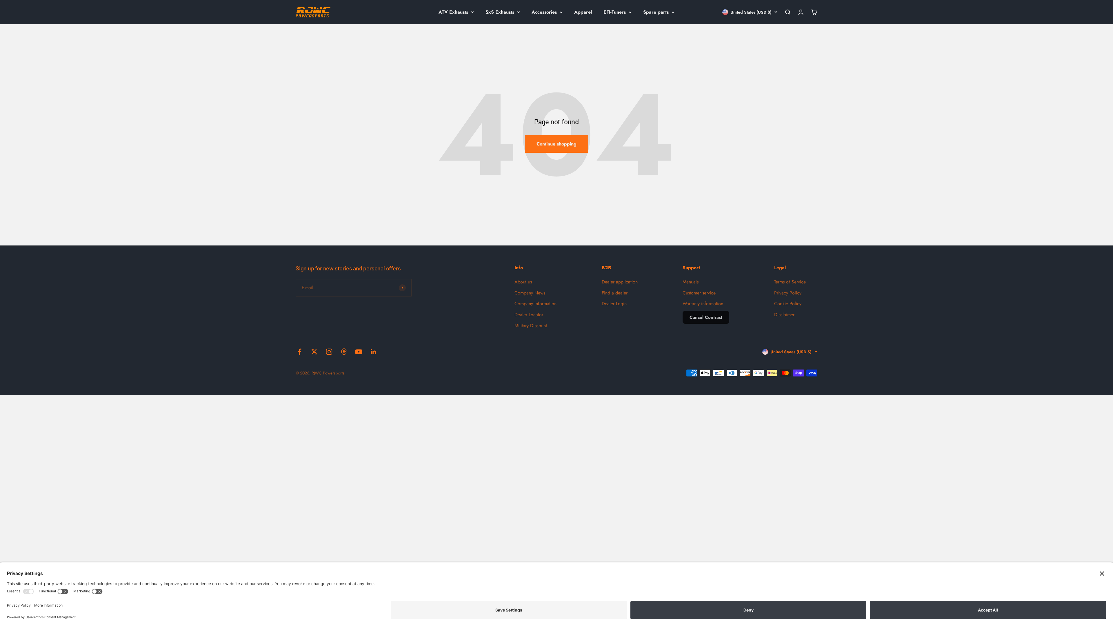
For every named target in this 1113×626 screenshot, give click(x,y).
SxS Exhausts (499, 12)
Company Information (535, 303)
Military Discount (530, 325)
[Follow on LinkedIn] (373, 352)
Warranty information (703, 303)
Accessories (544, 12)
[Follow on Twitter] (314, 352)
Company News (529, 293)
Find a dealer (615, 293)
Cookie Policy (787, 303)
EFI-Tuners (614, 12)
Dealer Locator (528, 314)
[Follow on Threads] (344, 352)
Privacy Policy (787, 293)
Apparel (583, 12)
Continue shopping (556, 144)
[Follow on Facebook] (299, 352)
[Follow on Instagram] (329, 352)
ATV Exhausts (453, 12)
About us (523, 282)
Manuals (691, 282)
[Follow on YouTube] (359, 352)
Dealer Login (614, 303)
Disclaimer (784, 314)
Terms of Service (790, 282)
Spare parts (656, 12)
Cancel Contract (706, 317)
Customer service (699, 293)
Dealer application (620, 282)
